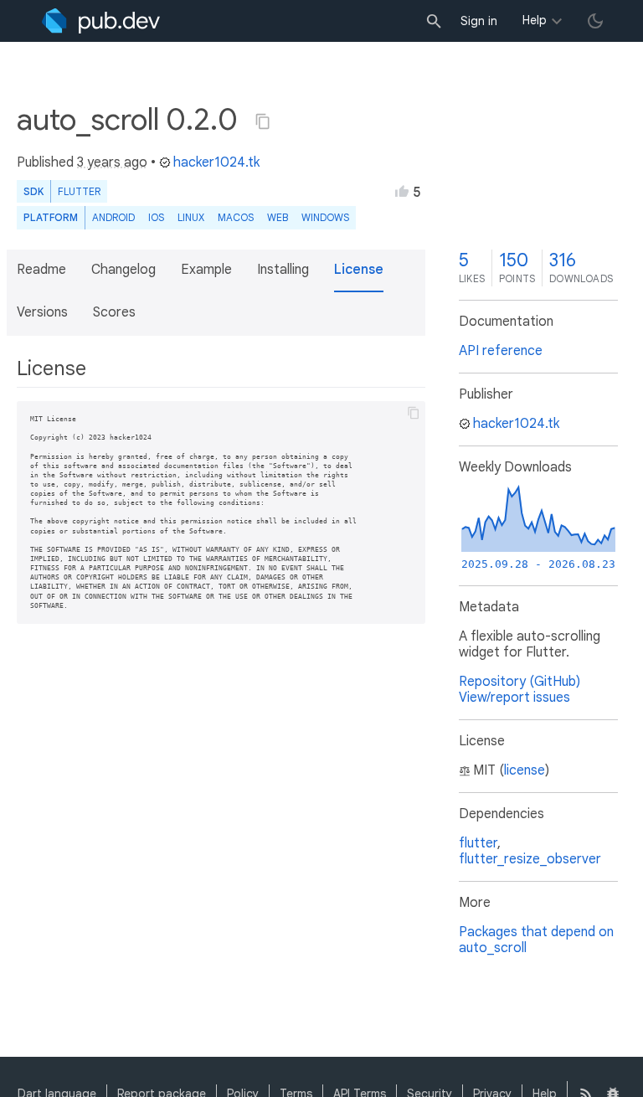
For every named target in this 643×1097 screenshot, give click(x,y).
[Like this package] (401, 191)
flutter (478, 843)
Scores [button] (114, 312)
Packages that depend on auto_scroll (536, 940)
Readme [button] (41, 269)
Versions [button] (42, 312)
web (277, 217)
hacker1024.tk (216, 162)
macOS (236, 217)
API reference (501, 350)
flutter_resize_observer (530, 859)
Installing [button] (283, 269)
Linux (190, 217)
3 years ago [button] (112, 162)
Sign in (478, 20)
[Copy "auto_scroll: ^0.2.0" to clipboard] (263, 121)
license (524, 770)
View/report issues (514, 697)
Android (113, 217)
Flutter (79, 191)
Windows (325, 217)
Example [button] (206, 269)
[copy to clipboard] (413, 412)
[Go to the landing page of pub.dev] (101, 20)
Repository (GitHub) (519, 681)
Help (534, 20)
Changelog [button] (123, 269)
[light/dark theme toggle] (595, 21)
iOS (156, 217)
